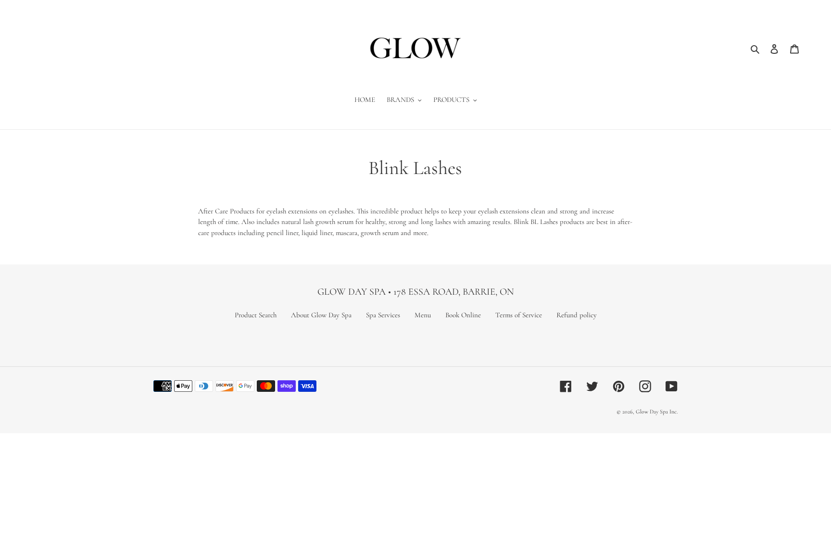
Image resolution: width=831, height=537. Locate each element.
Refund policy (576, 315)
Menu (423, 315)
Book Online (463, 315)
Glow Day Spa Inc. (657, 411)
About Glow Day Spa (321, 315)
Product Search (256, 315)
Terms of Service (518, 315)
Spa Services (383, 315)
